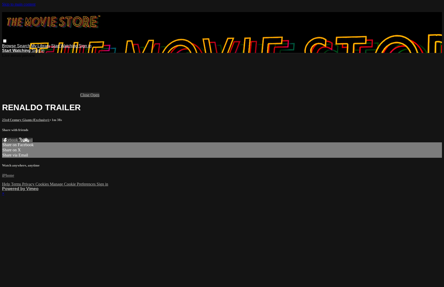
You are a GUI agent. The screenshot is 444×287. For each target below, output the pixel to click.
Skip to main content (18, 4)
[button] (4, 41)
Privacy (28, 184)
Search (24, 46)
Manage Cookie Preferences (73, 184)
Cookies (42, 184)
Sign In (38, 50)
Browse (9, 46)
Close (85, 95)
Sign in (85, 46)
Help (6, 184)
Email (28, 140)
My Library (40, 46)
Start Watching (65, 46)
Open (94, 95)
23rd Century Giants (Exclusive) (26, 120)
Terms (16, 184)
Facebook (10, 140)
